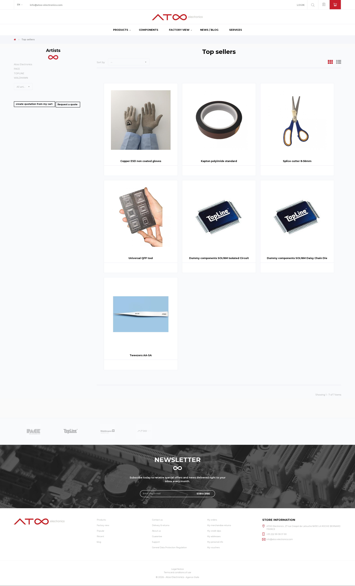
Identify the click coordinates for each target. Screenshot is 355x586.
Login (300, 5)
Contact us (157, 520)
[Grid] (330, 62)
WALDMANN (21, 78)
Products (120, 29)
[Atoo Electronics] (177, 17)
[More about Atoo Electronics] (107, 431)
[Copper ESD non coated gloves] (141, 120)
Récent (100, 536)
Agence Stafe (192, 577)
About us (156, 531)
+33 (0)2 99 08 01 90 (277, 534)
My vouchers (213, 547)
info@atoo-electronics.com (46, 5)
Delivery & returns (160, 525)
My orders (212, 520)
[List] (338, 62)
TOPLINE (19, 73)
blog (99, 542)
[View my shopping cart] (335, 4)
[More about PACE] (144, 431)
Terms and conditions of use (177, 572)
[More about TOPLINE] (33, 431)
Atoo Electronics (23, 64)
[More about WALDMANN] (70, 431)
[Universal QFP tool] (141, 217)
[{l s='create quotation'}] (323, 4)
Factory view (179, 29)
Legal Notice (177, 569)
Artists (53, 50)
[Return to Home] (15, 39)
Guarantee (157, 536)
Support (156, 542)
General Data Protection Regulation (169, 547)
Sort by (101, 62)
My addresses (213, 536)
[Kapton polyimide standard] (219, 120)
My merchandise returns (219, 525)
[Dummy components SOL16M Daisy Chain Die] (297, 217)
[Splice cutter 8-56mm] (297, 120)
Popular (100, 531)
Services (235, 29)
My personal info (215, 542)
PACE (17, 69)
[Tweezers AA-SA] (141, 314)
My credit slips (214, 531)
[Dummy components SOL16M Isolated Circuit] (219, 217)
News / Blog (209, 29)
